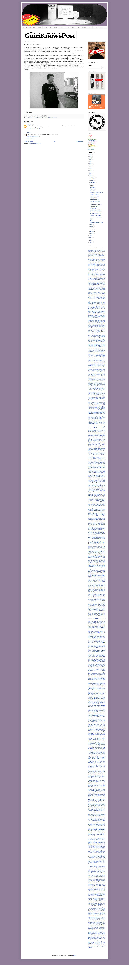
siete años (93, 825)
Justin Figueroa (99, 599)
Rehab (101, 775)
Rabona (95, 767)
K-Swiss (89, 600)
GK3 (102, 513)
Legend (101, 622)
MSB (104, 688)
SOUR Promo (100, 843)
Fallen (93, 475)
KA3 (94, 600)
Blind (102, 330)
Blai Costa (93, 330)
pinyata (97, 745)
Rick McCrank (94, 780)
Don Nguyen (98, 443)
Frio (104, 499)
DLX (102, 439)
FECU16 (89, 477)
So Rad (99, 841)
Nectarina (99, 696)
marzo (91, 229)
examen (91, 473)
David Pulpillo (100, 423)
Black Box (100, 329)
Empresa (103, 458)
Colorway (98, 388)
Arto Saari (103, 302)
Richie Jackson (99, 779)
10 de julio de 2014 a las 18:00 (33, 128)
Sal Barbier (94, 801)
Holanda (92, 543)
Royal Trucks (99, 793)
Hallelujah (92, 534)
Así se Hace (97, 303)
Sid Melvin (96, 824)
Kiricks (100, 610)
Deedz (98, 430)
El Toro (92, 454)
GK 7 (104, 510)
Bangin (94, 313)
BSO (89, 351)
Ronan (104, 789)
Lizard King (97, 632)
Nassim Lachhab (102, 693)
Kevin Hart (93, 606)
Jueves (89, 596)
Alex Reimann (96, 278)
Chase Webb (100, 366)
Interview (98, 556)
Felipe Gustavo (97, 480)
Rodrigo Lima (96, 786)
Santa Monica (96, 806)
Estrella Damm (99, 471)
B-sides (102, 308)
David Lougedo (95, 423)
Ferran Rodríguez (96, 482)
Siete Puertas (98, 825)
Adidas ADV (103, 261)
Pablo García (99, 724)
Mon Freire (90, 683)
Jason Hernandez (91, 567)
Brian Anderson (91, 342)
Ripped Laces (95, 781)
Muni (91, 689)
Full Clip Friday (97, 501)
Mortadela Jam (90, 687)
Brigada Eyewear (91, 346)
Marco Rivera (98, 655)
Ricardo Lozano (102, 777)
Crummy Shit (94, 402)
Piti (99, 745)
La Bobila (99, 615)
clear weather (90, 383)
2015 (90, 173)
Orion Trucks (97, 720)
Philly (104, 742)
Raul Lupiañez (96, 771)
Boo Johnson (97, 334)
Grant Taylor (102, 520)
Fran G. (89, 494)
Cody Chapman (100, 384)
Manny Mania (99, 646)
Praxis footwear (102, 756)
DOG (99, 440)
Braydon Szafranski (101, 340)
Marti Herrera (100, 661)
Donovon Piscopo (91, 444)
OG (103, 715)
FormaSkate (93, 490)
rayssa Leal (103, 772)
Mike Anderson (93, 674)
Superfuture (90, 862)
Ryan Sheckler (91, 799)
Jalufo (100, 562)
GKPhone (89, 515)
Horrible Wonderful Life (92, 546)
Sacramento (100, 800)
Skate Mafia (94, 829)
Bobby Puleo (94, 332)
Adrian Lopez (90, 268)
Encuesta (89, 459)
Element (95, 454)
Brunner (103, 349)
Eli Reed (99, 454)
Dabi (90, 406)
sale (101, 801)
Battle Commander (99, 317)
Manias (89, 646)
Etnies (95, 472)
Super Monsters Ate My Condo (99, 861)
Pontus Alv (93, 753)
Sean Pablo (100, 810)
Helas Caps (103, 538)
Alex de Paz (102, 275)
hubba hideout (99, 547)
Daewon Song (100, 406)
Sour (96, 843)
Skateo (93, 834)
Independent (95, 553)
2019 (90, 166)
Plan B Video (91, 748)
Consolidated (90, 390)
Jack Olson (98, 560)
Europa (98, 472)
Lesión (103, 624)
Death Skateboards (101, 429)
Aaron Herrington (102, 256)
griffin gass (103, 524)
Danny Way (96, 417)
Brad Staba (103, 336)
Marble (96, 651)
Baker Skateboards (97, 312)
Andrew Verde (102, 289)
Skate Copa (90, 829)
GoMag (96, 519)
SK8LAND (100, 828)
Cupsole (97, 403)
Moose (98, 685)
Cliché (94, 383)
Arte (93, 302)
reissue (104, 775)
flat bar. (93, 486)
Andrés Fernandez (91, 288)
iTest (51, 27)
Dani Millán (92, 411)
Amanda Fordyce (102, 282)
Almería (95, 280)
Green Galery (95, 523)
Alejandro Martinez (95, 274)
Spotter (101, 846)
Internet (94, 556)
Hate (99, 537)
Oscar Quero (102, 720)
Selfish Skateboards (96, 816)
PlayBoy (101, 748)
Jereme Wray (93, 576)
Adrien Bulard (96, 268)
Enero (99, 459)
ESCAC (100, 468)
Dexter (93, 434)
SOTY (89, 843)
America (97, 283)
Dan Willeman (90, 409)
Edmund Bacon (96, 452)
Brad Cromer (93, 336)
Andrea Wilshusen (93, 287)
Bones (93, 334)
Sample (96, 804)
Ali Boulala (90, 279)
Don (94, 443)
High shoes (102, 541)
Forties (92, 491)
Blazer (99, 330)
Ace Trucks (94, 260)
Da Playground (101, 404)
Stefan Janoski (93, 850)
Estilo (93, 471)
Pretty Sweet (91, 758)
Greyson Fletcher (94, 524)
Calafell (99, 352)
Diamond (103, 434)
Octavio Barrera (91, 715)
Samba (89, 804)
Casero (100, 361)
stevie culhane (97, 853)
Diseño (103, 438)
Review (89, 777)
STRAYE (90, 856)
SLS (95, 839)
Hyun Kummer (100, 548)
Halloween (96, 534)
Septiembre (90, 818)
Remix (96, 776)
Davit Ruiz (100, 426)
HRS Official (94, 547)
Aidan (96, 269)
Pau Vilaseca (95, 731)
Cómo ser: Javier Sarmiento (96, 217)
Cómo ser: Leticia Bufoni (95, 201)
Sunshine (103, 860)
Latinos (100, 621)
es (96, 468)
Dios (104, 436)
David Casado (94, 421)
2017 (90, 170)
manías (92, 646)
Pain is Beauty (102, 725)
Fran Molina (94, 494)
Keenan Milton (100, 603)
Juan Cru (92, 595)
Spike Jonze (100, 845)
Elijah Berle (103, 454)
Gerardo (94, 508)
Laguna (91, 618)
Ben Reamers (94, 322)
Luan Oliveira (99, 637)
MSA (102, 688)
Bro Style (103, 346)
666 (103, 254)
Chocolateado (93, 189)
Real (94, 773)
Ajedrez (93, 270)
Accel (101, 259)
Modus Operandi (98, 682)
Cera (98, 364)
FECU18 (93, 477)
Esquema (89, 471)
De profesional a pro (94, 196)
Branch (92, 337)
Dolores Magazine (97, 441)
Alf (104, 278)
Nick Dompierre (100, 701)
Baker (102, 311)
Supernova (95, 862)
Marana (93, 651)
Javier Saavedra (97, 571)
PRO (99, 760)
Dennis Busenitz (91, 432)
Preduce (89, 757)
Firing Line (96, 485)
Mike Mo (96, 675)
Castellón (103, 361)
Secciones (98, 811)
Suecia (104, 857)
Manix (95, 646)
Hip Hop (89, 542)
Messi (96, 670)
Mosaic (94, 687)
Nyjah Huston (96, 712)
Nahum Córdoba (99, 692)
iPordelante (95, 557)
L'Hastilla (89, 615)
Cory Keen (90, 394)
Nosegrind (90, 710)
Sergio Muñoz (99, 819)
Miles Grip (89, 678)
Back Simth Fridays (93, 310)
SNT (95, 841)
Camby (104, 354)
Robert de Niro (100, 784)
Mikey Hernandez (93, 677)
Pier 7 (104, 743)
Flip (89, 488)
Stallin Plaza (97, 847)
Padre (98, 725)
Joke (100, 586)
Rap (101, 770)
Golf (94, 519)
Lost (102, 635)
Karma (96, 601)
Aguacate (92, 269)
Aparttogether (90, 298)
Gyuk (103, 532)
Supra (89, 863)
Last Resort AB (94, 621)
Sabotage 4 (94, 800)
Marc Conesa (101, 652)
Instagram (90, 556)
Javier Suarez (94, 572)
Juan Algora (98, 594)
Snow (93, 841)
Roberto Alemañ (93, 785)
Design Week (99, 432)
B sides (99, 308)
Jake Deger (96, 561)
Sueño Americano (99, 858)
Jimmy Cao (103, 580)
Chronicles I (97, 378)
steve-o (104, 852)
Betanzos (93, 325)
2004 (104, 249)
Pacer (95, 725)
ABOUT (89, 27)
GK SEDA (100, 512)
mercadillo (90, 670)
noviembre (92, 178)
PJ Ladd (94, 747)
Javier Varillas (100, 572)
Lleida (102, 632)
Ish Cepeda (100, 557)
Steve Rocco (100, 852)
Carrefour (100, 360)
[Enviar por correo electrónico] (41, 116)
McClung (103, 666)
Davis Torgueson (95, 426)
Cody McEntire (94, 385)
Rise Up (99, 781)
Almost (98, 280)
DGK (96, 434)
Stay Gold (103, 848)
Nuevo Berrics (102, 711)
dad (92, 406)
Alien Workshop (95, 279)
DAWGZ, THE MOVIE (94, 194)
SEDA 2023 (99, 815)
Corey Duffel (93, 393)
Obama (98, 714)
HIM (104, 541)
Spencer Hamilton (94, 845)
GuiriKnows (29, 132)
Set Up (93, 820)
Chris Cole (92, 375)
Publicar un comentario (30, 138)
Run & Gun (96, 796)
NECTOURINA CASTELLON (96, 204)
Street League (99, 856)
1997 (89, 249)
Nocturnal (96, 709)
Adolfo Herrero (102, 263)
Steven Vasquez (91, 853)
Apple (99, 298)
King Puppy (92, 610)
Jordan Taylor (94, 589)
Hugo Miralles (91, 548)
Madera (100, 642)
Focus (92, 489)
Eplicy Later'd (102, 463)
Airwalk (102, 269)
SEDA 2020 (103, 814)
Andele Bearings (91, 285)
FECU (100, 476)
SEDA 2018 (94, 814)
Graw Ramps (96, 522)
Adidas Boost (90, 263)
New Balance (94, 698)
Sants (89, 808)
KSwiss (99, 613)
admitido (97, 263)
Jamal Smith (103, 562)
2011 (90, 239)
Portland (89, 754)
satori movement (94, 808)
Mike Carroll (90, 675)
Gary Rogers (103, 505)
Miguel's (84, 27)
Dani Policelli (96, 411)
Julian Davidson (94, 596)
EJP (93, 453)
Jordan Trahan (100, 589)
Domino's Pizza (91, 443)
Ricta (102, 780)
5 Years (97, 254)
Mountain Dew (95, 688)
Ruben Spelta (100, 794)
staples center (94, 848)
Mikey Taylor (100, 677)
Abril (96, 259)
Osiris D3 (90, 721)
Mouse (99, 688)
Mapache (94, 650)
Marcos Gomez (95, 656)
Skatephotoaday (95, 835)
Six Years (96, 828)
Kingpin (96, 610)
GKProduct (94, 515)
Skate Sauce (92, 830)
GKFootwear (97, 514)
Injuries (104, 555)
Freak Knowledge (92, 496)
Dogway (90, 441)
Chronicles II (102, 378)
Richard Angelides (91, 779)
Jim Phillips (98, 580)
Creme (92, 397)
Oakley (94, 714)
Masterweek (97, 664)
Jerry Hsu (103, 577)
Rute (102, 796)
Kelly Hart (100, 604)
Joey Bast (92, 584)
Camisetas (96, 355)
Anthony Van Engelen (98, 293)
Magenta (89, 643)
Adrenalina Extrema (91, 264)
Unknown (29, 124)
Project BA (94, 761)
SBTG (104, 808)
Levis (97, 627)
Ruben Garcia (94, 794)
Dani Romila (101, 411)
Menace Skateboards (100, 669)
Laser (89, 621)
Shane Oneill (95, 823)
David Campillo (100, 419)
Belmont (99, 320)
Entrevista (101, 462)
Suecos (89, 858)
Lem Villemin (100, 623)
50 (99, 254)
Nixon (104, 706)
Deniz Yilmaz (102, 431)
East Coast (99, 449)
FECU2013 (103, 477)
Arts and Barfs (93, 187)
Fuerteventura (90, 501)
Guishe (104, 529)
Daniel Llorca (93, 413)
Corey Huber (98, 393)
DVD (89, 448)
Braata (89, 336)
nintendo (95, 706)
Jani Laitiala (99, 565)
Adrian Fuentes (102, 265)
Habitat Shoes (99, 533)
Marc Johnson (91, 654)
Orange (100, 719)
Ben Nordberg (100, 321)
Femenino (89, 481)
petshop (92, 742)
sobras (102, 841)
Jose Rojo (97, 591)
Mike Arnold (99, 674)
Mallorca (92, 645)
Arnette (96, 301)
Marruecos (90, 661)
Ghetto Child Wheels (97, 509)
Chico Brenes (100, 371)
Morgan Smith (102, 685)
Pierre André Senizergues (100, 744)
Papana (98, 726)
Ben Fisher (90, 321)
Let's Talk (94, 626)
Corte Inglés (103, 393)
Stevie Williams (91, 855)
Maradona (90, 651)
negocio (101, 697)
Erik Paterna (102, 467)
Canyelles (96, 356)
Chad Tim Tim (93, 365)
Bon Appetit (90, 334)
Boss (93, 335)
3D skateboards (102, 252)
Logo (97, 633)
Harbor (100, 536)
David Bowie (39, 117)
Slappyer (101, 838)
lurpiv (102, 640)
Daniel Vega (97, 414)
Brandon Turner (94, 339)
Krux (96, 613)
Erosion (89, 468)
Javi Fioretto (101, 569)
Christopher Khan (91, 378)
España (95, 470)
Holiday (95, 543)
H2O (91, 533)
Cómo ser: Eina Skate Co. (95, 210)
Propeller (94, 762)
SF (101, 820)
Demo (99, 431)
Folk (94, 489)
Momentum (103, 682)
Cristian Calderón (102, 397)
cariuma (89, 359)
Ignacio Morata (99, 551)
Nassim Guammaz (94, 693)
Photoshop (93, 743)
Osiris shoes (94, 721)
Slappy (98, 838)
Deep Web (101, 430)
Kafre (101, 600)
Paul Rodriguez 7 (96, 734)
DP (69, 27)
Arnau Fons (92, 301)
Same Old (92, 804)
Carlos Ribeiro (95, 360)
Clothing (98, 383)
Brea (91, 341)
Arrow (89, 302)
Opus (97, 719)
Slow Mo (92, 839)
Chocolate (93, 374)
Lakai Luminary (100, 618)
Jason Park (101, 567)
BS (104, 350)
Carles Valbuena (95, 359)
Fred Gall (98, 496)
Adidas (98, 261)
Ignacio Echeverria (91, 551)
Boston (95, 335)
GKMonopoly (50, 117)
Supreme (93, 863)
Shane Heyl (90, 823)
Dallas (104, 406)
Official (101, 715)
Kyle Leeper (94, 614)
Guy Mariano (96, 532)
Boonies (101, 334)
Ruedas (93, 795)
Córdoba (101, 392)
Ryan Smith (97, 799)
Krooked (89, 613)
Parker (102, 729)
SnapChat (103, 839)
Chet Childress (95, 369)
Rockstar (100, 785)
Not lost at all (95, 710)
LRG (94, 637)
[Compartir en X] (44, 116)
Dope (96, 444)
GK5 (89, 514)
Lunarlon (98, 640)
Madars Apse (102, 641)
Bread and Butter (96, 341)
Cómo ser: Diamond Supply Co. (96, 192)
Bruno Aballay (90, 350)
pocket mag (98, 749)
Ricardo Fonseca (94, 777)
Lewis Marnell (101, 627)
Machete (98, 641)
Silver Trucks (96, 826)
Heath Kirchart (95, 538)
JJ (94, 581)
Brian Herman (90, 344)
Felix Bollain (103, 480)
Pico (102, 743)
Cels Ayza (90, 364)
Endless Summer (94, 459)
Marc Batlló (90, 652)
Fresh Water (92, 499)
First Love (99, 485)
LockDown (90, 633)
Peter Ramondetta (99, 740)
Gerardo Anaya (99, 508)
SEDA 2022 (94, 815)
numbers (89, 712)
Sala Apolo (98, 801)
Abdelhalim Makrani (91, 259)
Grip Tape (103, 525)
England (101, 459)
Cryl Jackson (99, 402)
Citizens (98, 380)
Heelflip (99, 538)
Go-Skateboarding (91, 140)
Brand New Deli (97, 337)
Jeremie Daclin (99, 576)
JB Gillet (93, 574)
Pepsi (99, 739)
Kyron (104, 614)
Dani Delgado (100, 409)
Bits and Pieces (99, 327)
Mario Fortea (96, 657)
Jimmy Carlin (90, 581)
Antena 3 (90, 292)
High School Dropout (95, 541)
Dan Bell (94, 408)
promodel (90, 762)
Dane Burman (95, 409)
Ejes (91, 453)
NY (92, 712)
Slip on (89, 839)
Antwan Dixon (102, 296)
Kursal (102, 613)
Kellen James (94, 604)
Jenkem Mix (99, 575)
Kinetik (101, 608)
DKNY (100, 439)
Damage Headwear (98, 407)
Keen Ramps (95, 603)
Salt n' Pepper (92, 803)
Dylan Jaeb (103, 448)
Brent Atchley (102, 341)
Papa (95, 726)
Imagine (102, 552)
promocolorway (102, 761)
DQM (103, 444)
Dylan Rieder (90, 449)
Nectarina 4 (91, 697)
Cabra (93, 352)
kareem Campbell (91, 601)
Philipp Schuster (100, 742)
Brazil (89, 341)
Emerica (93, 457)
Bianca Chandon (102, 325)
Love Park (90, 637)
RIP (91, 781)
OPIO (95, 719)
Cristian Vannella (94, 399)
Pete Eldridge (93, 740)
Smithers (97, 839)
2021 (90, 163)
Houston (89, 547)
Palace (89, 726)
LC (102, 621)
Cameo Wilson (90, 355)
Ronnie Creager (96, 790)
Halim (89, 534)
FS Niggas (90, 500)
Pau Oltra (90, 731)
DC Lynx (103, 427)
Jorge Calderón (94, 590)
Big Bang (92, 326)
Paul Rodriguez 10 (98, 733)
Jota (94, 594)
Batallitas (89, 317)
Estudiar (103, 471)
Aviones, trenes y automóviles (96, 211)
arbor (104, 298)
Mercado (93, 670)
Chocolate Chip (99, 374)
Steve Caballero (96, 851)
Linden (89, 631)
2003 (102, 249)
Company (90, 389)
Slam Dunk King (91, 838)
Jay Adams (90, 574)
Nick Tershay (100, 702)
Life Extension (101, 628)
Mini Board (98, 679)
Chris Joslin (103, 375)
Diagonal (99, 434)
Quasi (97, 765)
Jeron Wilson (98, 577)
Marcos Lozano (102, 656)
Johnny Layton (95, 586)
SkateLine (90, 834)
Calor (97, 354)
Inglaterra (96, 555)
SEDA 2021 (90, 815)
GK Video (94, 513)
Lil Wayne (90, 629)
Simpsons (89, 828)
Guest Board (99, 528)
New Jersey (101, 699)
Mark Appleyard (97, 659)
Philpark (89, 743)
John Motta (101, 585)
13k (97, 247)
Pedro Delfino (102, 735)
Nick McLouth (94, 702)
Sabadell (100, 799)
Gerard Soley (90, 508)
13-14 (96, 247)
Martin (104, 661)
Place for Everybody (99, 747)
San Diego (103, 804)
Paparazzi (102, 726)
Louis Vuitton (99, 636)
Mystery (100, 691)
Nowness (89, 711)
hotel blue (103, 546)
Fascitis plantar (98, 475)
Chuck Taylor (95, 379)
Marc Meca (97, 654)
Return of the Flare (101, 776)
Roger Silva (100, 789)
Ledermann (90, 622)
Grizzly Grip (90, 527)
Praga (89, 756)
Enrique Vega (93, 462)
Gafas (92, 504)
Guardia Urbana (100, 527)
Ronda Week (90, 790)
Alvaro (104, 280)
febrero (92, 231)
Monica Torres (99, 683)
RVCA (104, 796)
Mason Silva (93, 664)
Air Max (98, 269)
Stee (89, 850)
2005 (89, 250)
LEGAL (101, 27)
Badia (93, 311)
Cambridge (100, 354)
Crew (98, 397)
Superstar (99, 862)
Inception (91, 553)
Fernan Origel (98, 481)
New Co (93, 699)
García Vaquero (91, 505)
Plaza (89, 749)
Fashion (102, 475)
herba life (89, 541)
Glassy (101, 515)
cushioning (90, 404)
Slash (104, 838)
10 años (92, 247)
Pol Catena (98, 751)
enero (91, 233)
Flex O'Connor (102, 486)
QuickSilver (101, 765)
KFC (96, 608)
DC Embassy (99, 427)
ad (100, 260)
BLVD (96, 331)
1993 (102, 247)
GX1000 (100, 532)
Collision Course (91, 388)
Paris (96, 729)
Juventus (103, 599)
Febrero (97, 476)
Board (102, 331)
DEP (95, 432)
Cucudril (92, 218)
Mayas (98, 666)
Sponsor (92, 846)
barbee (104, 313)
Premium (96, 757)
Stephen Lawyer (99, 850)
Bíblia (89, 326)
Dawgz (104, 426)
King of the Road (94, 609)
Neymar (91, 701)
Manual (101, 647)
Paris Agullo (99, 729)
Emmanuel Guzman (97, 458)
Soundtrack (93, 843)
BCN (104, 317)
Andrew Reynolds (95, 289)
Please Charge (93, 749)
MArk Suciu (96, 660)
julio (91, 185)
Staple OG (90, 848)
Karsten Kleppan (100, 601)
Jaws (104, 572)
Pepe (92, 739)
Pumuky (98, 763)
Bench (104, 322)
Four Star (101, 493)
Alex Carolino (93, 275)
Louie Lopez (93, 636)
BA (104, 308)
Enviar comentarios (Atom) (35, 143)
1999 (91, 249)
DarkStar (100, 417)
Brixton (99, 346)
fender (93, 481)
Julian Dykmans (100, 596)
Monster (103, 684)
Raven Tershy (90, 772)
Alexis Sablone (101, 278)
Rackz (104, 767)
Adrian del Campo (95, 265)
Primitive (98, 758)
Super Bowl (90, 861)
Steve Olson (95, 852)
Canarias (103, 355)
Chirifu (89, 374)
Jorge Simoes (100, 590)
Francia (98, 494)
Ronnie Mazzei (102, 790)
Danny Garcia (97, 416)
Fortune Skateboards (97, 491)
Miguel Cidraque (95, 673)
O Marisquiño (102, 712)
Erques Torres (93, 468)
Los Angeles (98, 635)
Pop (96, 753)
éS (98, 468)
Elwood (89, 457)
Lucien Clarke (100, 638)
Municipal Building (99, 689)
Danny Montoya (91, 417)
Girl (98, 510)
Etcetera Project (91, 472)
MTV (89, 689)
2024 (90, 158)
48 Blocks (94, 254)
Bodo (104, 332)
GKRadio (39, 27)
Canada (99, 355)
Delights (92, 431)
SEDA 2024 (103, 815)
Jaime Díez (103, 560)
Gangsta (103, 504)
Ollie (98, 716)
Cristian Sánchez (98, 398)
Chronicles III (90, 379)
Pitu (101, 745)
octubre (92, 180)
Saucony (98, 808)
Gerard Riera (103, 506)
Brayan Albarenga (94, 340)
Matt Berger (90, 665)
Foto (102, 491)
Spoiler (89, 846)
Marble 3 (103, 651)
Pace (92, 725)
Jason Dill (103, 566)
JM (102, 581)
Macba (95, 641)
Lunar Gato (94, 640)
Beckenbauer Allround (92, 320)
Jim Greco (93, 580)
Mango (91, 220)
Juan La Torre (97, 595)
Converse (103, 390)
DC (95, 427)
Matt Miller (94, 665)
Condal (100, 389)
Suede (92, 858)
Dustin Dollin (103, 446)
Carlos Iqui (90, 360)
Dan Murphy (103, 408)
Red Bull (101, 773)
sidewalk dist (100, 824)
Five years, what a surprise (95, 215)
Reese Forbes (93, 775)
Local (104, 632)
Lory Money (94, 635)
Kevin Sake (103, 606)
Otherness (101, 721)
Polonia (89, 753)
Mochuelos (90, 682)
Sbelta (102, 808)
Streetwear (92, 857)
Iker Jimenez (95, 552)
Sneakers (89, 841)
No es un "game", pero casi (95, 213)
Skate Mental (100, 829)
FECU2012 (98, 477)
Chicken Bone (96, 370)
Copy (98, 392)
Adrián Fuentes (91, 266)
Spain (104, 843)
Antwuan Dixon (91, 297)
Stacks (94, 847)
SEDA (55, 27)
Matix (104, 664)
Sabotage (89, 800)
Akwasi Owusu (98, 270)
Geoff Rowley (92, 506)
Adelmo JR (94, 261)
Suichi (104, 858)
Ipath (89, 557)
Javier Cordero (93, 570)
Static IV (99, 848)
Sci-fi (89, 809)
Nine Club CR (90, 706)
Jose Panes (93, 591)
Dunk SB (98, 446)
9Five (100, 255)
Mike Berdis (103, 674)
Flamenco (89, 486)
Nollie (100, 709)
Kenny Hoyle (94, 605)
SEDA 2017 (90, 814)
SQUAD (45, 27)
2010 (90, 240)
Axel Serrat (95, 307)
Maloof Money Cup (98, 645)
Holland (98, 543)
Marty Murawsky (98, 662)
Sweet (98, 863)
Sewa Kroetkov (97, 820)
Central (93, 364)
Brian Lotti (96, 344)
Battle (95, 317)
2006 (91, 250)
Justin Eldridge (93, 599)
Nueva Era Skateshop (96, 711)
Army (89, 301)
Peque (101, 739)
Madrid (103, 642)
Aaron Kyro (96, 257)
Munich (93, 689)
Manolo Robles (96, 647)
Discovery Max (99, 438)
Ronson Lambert (98, 791)
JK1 (100, 581)
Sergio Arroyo (93, 819)
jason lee (96, 567)
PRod (89, 761)
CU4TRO (103, 402)
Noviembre (101, 710)
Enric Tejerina (92, 461)
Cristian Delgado (91, 398)
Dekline (89, 431)
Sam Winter (103, 803)
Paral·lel (103, 728)
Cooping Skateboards (92, 392)
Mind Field (93, 679)
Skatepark (97, 834)
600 (101, 254)
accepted (103, 259)
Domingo (103, 441)
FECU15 (103, 476)
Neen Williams (96, 697)
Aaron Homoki (91, 257)
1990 (100, 247)
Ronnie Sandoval (91, 791)
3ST (89, 254)
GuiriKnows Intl (99, 529)
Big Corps (101, 326)
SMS (100, 839)
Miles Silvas (94, 678)
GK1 (98, 513)
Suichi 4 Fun (90, 860)
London (100, 633)
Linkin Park (97, 631)
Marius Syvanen (91, 659)
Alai (97, 271)
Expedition (100, 473)
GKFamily (93, 514)
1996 (104, 247)
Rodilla (104, 785)
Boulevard (103, 335)
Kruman (93, 613)
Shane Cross (102, 821)
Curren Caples (102, 403)
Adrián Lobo (102, 266)
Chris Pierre (94, 376)
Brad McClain (98, 336)
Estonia (95, 471)
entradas (97, 462)
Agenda (101, 268)
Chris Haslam (98, 375)
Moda (93, 682)
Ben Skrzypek (100, 322)
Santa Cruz (90, 806)
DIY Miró (94, 439)
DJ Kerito (97, 439)
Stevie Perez (102, 853)
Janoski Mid (90, 566)
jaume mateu (92, 569)
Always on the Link (92, 282)
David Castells (100, 421)
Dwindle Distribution (96, 448)
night (93, 705)
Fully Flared (102, 501)
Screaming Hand (102, 809)
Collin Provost (102, 387)
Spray (104, 846)
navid (101, 694)
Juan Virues (102, 595)
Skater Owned (102, 835)
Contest (99, 390)
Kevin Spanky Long (91, 608)
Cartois (104, 360)
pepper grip (96, 739)
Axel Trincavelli (101, 307)
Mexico (101, 670)
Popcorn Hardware (101, 753)
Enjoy (89, 461)
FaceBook (90, 475)
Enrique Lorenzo (98, 461)
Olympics (101, 716)
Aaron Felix (97, 256)
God (102, 518)
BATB (92, 317)
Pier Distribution (91, 744)
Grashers (89, 522)
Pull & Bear (92, 763)
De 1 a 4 (96, 429)
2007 (93, 250)
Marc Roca (103, 654)
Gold (104, 518)
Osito (98, 721)
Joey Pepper (103, 584)
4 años (91, 254)
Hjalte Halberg (93, 542)
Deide (104, 430)
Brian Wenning (97, 345)
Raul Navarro (102, 771)
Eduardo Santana (102, 452)
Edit (92, 452)
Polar (95, 752)
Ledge (94, 622)
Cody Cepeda (93, 384)
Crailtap (103, 395)
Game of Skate (99, 504)
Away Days (90, 307)
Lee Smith (97, 622)
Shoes (89, 824)
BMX (99, 331)
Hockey (89, 543)
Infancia (92, 555)
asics (102, 303)
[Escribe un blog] (42, 116)
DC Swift (89, 429)
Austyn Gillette (97, 306)
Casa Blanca (90, 361)
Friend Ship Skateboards (99, 499)
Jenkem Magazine (92, 575)
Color (95, 388)
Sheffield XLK (100, 823)
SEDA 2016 (103, 813)
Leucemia (89, 627)
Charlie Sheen (90, 366)
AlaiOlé (95, 273)
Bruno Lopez (95, 350)
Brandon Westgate (101, 339)
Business (98, 351)
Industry (103, 553)
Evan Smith (103, 472)
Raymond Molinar (97, 772)
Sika (102, 825)
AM (97, 282)
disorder (89, 439)
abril (91, 228)
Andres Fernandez (101, 287)
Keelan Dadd (90, 603)
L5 (96, 615)
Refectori (98, 775)
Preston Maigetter (102, 757)
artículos (98, 302)
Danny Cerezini (91, 416)
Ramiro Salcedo (91, 770)
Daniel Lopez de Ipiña (101, 413)
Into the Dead (102, 556)
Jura (96, 598)
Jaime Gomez (90, 561)
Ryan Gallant (102, 798)
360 (98, 252)
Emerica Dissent (100, 457)
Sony (104, 842)
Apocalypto (95, 298)
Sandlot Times (97, 805)
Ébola (103, 449)
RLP (102, 781)
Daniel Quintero (91, 414)
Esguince (91, 470)
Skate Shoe (97, 830)
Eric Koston (100, 464)
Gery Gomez (90, 509)
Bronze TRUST (90, 349)
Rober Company (94, 784)
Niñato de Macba (100, 706)
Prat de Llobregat (94, 756)
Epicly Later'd (97, 463)
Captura (95, 357)
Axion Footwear (92, 308)
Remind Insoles (91, 776)
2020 (90, 165)
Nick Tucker (94, 703)
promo (98, 761)
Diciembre (90, 435)
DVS (91, 448)
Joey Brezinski (97, 584)
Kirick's (78, 27)
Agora (104, 268)
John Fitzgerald (95, 585)
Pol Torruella (90, 752)
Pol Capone (93, 751)
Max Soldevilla (94, 666)
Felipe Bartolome (91, 480)
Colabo (98, 385)
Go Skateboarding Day (97, 518)
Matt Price (98, 665)
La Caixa (102, 615)
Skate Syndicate (102, 830)
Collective (97, 387)
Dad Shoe (95, 406)
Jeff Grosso (98, 574)
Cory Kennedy (96, 394)
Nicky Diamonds (100, 703)
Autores (102, 306)
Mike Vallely (100, 675)
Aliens (100, 279)
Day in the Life (90, 427)
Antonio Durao (90, 296)
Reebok (89, 775)
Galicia (94, 504)
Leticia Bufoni (98, 626)
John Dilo (90, 585)
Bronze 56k (103, 347)
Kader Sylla (97, 600)
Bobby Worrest (100, 332)
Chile (104, 371)
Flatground (97, 486)
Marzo (89, 664)
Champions (99, 365)
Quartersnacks (93, 765)
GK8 (90, 514)
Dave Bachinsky (99, 418)
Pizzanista (90, 747)
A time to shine (92, 256)
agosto (91, 184)
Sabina (104, 799)
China (101, 373)
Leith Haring (95, 623)
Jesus (89, 579)
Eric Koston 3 (95, 466)
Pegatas (90, 738)
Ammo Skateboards (96, 284)
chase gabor (95, 366)
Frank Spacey (102, 494)
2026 (90, 154)
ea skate (95, 449)
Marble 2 (100, 651)
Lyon (92, 641)
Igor (91, 552)
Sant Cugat (103, 805)
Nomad (103, 709)
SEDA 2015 (98, 813)
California (89, 354)
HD (91, 538)
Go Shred (101, 517)
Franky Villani (96, 495)
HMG (98, 542)
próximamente (99, 762)
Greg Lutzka (100, 523)
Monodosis (94, 684)
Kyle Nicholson (100, 614)
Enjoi (104, 459)
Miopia (101, 679)
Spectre (89, 845)
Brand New (92, 190)
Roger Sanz (94, 789)
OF (98, 715)
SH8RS (103, 820)
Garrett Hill (98, 505)
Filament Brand (91, 484)
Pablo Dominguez (92, 724)
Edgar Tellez (102, 450)
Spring (89, 847)
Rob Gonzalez (94, 782)
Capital (100, 356)
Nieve (91, 705)
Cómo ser (102, 388)
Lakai (95, 618)
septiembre (92, 182)
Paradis (89, 728)
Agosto (89, 269)
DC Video (93, 429)
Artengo (95, 302)
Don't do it (103, 443)
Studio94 (96, 857)
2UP (92, 252)
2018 (90, 168)
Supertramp (103, 862)
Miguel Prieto (100, 673)
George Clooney (98, 506)
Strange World (102, 855)
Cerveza (100, 364)
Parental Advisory (91, 729)
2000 (95, 249)
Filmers (95, 484)
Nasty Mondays (91, 694)
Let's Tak (89, 626)
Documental (95, 440)
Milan (104, 677)
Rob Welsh (100, 782)
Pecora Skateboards (96, 735)
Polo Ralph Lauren (101, 752)
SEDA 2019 (99, 814)
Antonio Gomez (97, 296)
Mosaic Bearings (99, 687)
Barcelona (90, 315)
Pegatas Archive (97, 738)
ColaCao (101, 385)
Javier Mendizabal (99, 570)
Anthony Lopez (97, 292)
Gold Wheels (90, 519)
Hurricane (96, 548)
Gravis (92, 522)
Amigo (101, 283)
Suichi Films (95, 860)
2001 (100, 249)
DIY (91, 439)
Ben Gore (95, 321)
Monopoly (55, 117)
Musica (104, 689)
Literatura (101, 631)
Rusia (100, 796)
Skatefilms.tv (102, 833)
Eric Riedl (101, 466)
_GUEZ (89, 247)
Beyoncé (96, 325)
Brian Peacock (90, 345)
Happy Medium (95, 536)
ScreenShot (90, 810)
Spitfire (103, 845)
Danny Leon (102, 416)
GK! (96, 513)
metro (98, 670)
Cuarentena (90, 403)
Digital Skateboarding (94, 436)
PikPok (89, 745)
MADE (89, 642)
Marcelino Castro (91, 655)
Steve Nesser (90, 852)
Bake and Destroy (97, 311)
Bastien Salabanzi (101, 316)
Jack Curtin (93, 560)
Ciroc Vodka (94, 380)
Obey (102, 714)
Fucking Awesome (101, 500)
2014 (90, 175)
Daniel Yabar (102, 414)
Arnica (99, 301)
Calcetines (103, 352)
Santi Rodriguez (102, 806)
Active (99, 260)
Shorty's (92, 824)
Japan (94, 566)
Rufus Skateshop (98, 795)
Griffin (99, 524)
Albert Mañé (99, 273)
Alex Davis (98, 275)
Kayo (104, 601)
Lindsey (92, 631)
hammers (100, 534)
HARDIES (103, 536)
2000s (97, 249)
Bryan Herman (101, 350)
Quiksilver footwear (99, 766)
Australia (92, 306)
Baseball (94, 316)
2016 (90, 172)
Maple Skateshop (101, 650)
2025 (90, 156)
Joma (102, 586)
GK (47, 117)
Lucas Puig (94, 638)
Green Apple (90, 523)
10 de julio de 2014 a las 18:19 (33, 136)
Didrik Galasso (97, 435)
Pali (92, 726)
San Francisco (91, 805)
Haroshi (89, 537)
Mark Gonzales (91, 660)
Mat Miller (101, 664)
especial (99, 470)
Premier (93, 757)
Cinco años (35, 117)
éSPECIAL (103, 470)
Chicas (92, 370)
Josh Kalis (98, 592)
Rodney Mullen (91, 786)
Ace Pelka (90, 260)
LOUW (103, 636)
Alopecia (101, 280)
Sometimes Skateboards (97, 842)
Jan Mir (94, 565)
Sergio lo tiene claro (94, 199)
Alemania (101, 274)
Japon (97, 566)
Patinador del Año (93, 730)
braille (89, 337)
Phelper (95, 742)
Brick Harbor (102, 345)
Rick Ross (99, 780)
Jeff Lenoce (102, 574)
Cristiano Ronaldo (102, 399)
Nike (95, 705)
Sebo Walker (93, 811)
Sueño (95, 858)
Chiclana (95, 371)
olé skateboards (94, 716)
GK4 (104, 513)
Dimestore (90, 137)
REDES (95, 27)
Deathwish (90, 430)
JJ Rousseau (97, 581)
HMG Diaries (102, 542)
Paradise (93, 728)
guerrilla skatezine (93, 528)
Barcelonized (90, 316)
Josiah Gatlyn (90, 594)
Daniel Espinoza (99, 412)
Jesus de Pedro (93, 579)
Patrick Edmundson (101, 730)
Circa (91, 380)
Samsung (99, 804)
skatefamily (97, 833)
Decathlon (94, 430)
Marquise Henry (102, 660)
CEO (96, 364)
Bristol (96, 346)
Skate (104, 828)
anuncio (97, 297)
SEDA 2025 (90, 816)
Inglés (100, 555)
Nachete (93, 692)
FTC (94, 500)
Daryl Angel (93, 418)
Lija (104, 628)
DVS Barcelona (93, 197)
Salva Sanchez (98, 803)
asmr (104, 303)
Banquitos (99, 313)
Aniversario (30, 117)
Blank (97, 330)
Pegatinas (103, 738)
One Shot (92, 719)
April (101, 298)
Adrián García (97, 266)
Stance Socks (102, 847)
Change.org (103, 365)
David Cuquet (93, 422)
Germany (103, 508)
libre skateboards (94, 628)
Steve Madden (102, 851)
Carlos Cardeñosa (101, 359)
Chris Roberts (102, 376)
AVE (104, 306)
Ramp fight (97, 770)
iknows (99, 552)
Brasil (89, 340)
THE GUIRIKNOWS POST (29, 27)
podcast (102, 749)
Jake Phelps (96, 562)
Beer (97, 320)
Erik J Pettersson (95, 467)
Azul (97, 308)
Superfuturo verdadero (94, 206)
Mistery (97, 680)
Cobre (101, 383)
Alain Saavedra (91, 273)
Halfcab (103, 533)
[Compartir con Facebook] (45, 116)
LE (104, 621)
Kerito (98, 605)
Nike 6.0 (98, 705)
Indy (89, 555)
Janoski (103, 565)
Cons (104, 389)
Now (104, 710)
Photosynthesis (98, 743)
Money (94, 683)
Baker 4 (90, 312)
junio (91, 224)
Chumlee (99, 379)
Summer (99, 860)
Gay (88, 506)
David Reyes (93, 424)
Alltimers (91, 280)
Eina (89, 453)
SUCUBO (100, 857)
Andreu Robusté (99, 288)
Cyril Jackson (95, 404)
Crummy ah (90, 402)
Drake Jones (102, 445)
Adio (95, 263)
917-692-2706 (96, 255)
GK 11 (102, 510)
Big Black (96, 326)
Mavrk (102, 665)
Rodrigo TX (96, 787)
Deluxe (96, 431)
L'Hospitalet (94, 615)
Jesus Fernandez (100, 579)
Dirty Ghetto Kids (91, 438)
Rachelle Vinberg (100, 767)
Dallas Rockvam (91, 407)
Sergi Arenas (95, 818)
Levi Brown (94, 627)
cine (88, 380)
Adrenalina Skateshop (99, 264)
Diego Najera (102, 435)
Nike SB (102, 705)
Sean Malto (95, 810)
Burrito (95, 351)
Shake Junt (90, 821)
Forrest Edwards (98, 490)
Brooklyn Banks (97, 349)
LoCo (94, 633)
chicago (89, 370)
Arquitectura (103, 301)
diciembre (92, 177)
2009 (90, 242)
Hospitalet (99, 546)
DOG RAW (103, 440)
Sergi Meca (100, 818)
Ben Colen (103, 320)
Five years (44, 117)
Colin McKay (92, 387)
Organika (93, 720)
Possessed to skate (95, 754)
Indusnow (100, 553)
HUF (104, 547)
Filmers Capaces (99, 484)
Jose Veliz (101, 591)
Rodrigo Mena (102, 786)
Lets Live (103, 626)
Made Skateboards (94, 642)
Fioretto (92, 485)
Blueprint (92, 331)
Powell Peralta (102, 754)
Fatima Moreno (92, 476)
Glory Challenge (95, 517)
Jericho (94, 577)
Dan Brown (98, 408)
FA (104, 473)
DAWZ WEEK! (93, 208)
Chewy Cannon (102, 369)
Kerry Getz (101, 605)
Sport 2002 (97, 846)
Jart (99, 566)
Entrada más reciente (28, 141)
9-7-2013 (91, 255)
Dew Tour (90, 434)
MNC (100, 680)
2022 (90, 161)
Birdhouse (93, 327)
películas (89, 739)
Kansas (103, 600)
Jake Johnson (91, 562)
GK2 (100, 513)
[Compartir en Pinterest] (46, 116)
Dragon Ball (94, 445)
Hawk (101, 537)
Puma (95, 763)
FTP (96, 500)
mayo (91, 226)
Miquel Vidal (93, 680)
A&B (73, 27)
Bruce (101, 349)
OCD (104, 714)
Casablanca (96, 361)
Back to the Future (101, 310)
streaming (94, 856)
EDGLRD (89, 452)
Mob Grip (103, 680)
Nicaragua (95, 701)
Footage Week (99, 489)
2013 (90, 235)
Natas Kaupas (97, 694)
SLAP (95, 838)
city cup (101, 380)
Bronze (99, 347)
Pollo (97, 752)
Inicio (55, 141)
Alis (102, 279)
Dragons (98, 445)
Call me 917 (94, 354)
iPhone (91, 557)
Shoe (104, 823)
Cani (89, 356)
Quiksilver (92, 766)
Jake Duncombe (102, 561)
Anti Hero (103, 293)
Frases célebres (102, 495)
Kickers (98, 608)
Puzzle (104, 763)
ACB (98, 259)
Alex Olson (90, 278)
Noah (93, 709)
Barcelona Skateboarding (100, 315)
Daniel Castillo (93, 412)
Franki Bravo (90, 495)
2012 (90, 237)
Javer (97, 569)
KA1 (92, 600)
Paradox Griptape (98, 728)
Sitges (93, 828)
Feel (104, 479)
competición (95, 389)
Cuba (94, 403)
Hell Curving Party (91, 539)
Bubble (91, 351)
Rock (98, 785)
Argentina (89, 299)
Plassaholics (97, 748)
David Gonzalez (99, 422)
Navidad (103, 694)
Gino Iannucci (94, 510)
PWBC (89, 765)
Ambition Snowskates (92, 283)
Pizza (104, 745)
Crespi (95, 397)
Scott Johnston (94, 809)
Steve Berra (90, 851)
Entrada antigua (80, 141)
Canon (92, 356)
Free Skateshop (95, 498)
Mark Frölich (102, 659)
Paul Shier (90, 735)
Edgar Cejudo (96, 450)
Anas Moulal (103, 284)
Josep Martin (93, 592)
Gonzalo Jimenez (102, 519)
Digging (89, 436)
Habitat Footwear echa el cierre (96, 222)
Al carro (94, 271)
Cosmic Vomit (102, 394)
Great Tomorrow (102, 522)
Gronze (94, 527)
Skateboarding (90, 833)
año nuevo (102, 297)
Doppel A (99, 444)
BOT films (99, 335)
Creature (89, 397)
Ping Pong (93, 745)
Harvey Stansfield (94, 537)
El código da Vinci (98, 453)
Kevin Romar (97, 606)
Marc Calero (95, 652)
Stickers (97, 855)
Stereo (104, 850)
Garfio (95, 505)
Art (91, 302)
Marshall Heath (94, 661)
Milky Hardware (100, 678)
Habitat (94, 533)
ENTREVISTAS (62, 27)
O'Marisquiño (90, 714)
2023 (90, 159)
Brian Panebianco (101, 344)
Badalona (89, 311)
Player (104, 748)
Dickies (93, 435)
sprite (91, 847)
